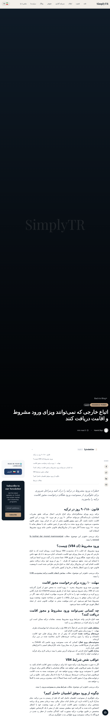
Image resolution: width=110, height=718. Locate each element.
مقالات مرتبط (37, 480)
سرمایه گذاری (60, 4)
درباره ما (33, 4)
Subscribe (13, 515)
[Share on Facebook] (106, 466)
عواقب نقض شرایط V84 (41, 472)
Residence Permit (99, 405)
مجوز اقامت (69, 520)
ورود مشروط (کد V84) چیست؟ (43, 459)
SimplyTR (102, 3)
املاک (70, 4)
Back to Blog (100, 398)
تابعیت (78, 4)
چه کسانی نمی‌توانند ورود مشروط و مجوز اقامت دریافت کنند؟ (53, 467)
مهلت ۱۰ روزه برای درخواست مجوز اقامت (46, 463)
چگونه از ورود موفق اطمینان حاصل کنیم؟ (46, 476)
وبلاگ (41, 4)
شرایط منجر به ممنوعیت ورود (54, 686)
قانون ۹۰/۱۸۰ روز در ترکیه (41, 455)
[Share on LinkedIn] (106, 478)
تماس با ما (23, 4)
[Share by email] (106, 485)
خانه (85, 4)
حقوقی (49, 4)
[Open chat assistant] (105, 712)
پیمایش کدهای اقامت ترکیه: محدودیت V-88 (47, 573)
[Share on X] (106, 472)
